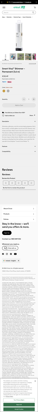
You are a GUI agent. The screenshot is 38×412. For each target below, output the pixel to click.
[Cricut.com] (19, 7)
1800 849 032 (16, 239)
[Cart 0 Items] (34, 7)
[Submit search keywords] (33, 12)
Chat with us (12, 248)
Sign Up (6, 233)
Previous (2, 2)
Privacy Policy (9, 396)
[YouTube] (15, 254)
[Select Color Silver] (8, 91)
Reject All (19, 404)
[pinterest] (11, 254)
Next (36, 2)
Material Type (17, 17)
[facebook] (3, 254)
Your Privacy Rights (19, 400)
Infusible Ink (28, 2)
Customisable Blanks (18, 2)
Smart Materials (27, 17)
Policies (6, 219)
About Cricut (8, 208)
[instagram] (7, 254)
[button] (32, 64)
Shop (3, 17)
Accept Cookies (19, 409)
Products (6, 214)
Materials (9, 17)
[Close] (35, 381)
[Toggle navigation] (4, 7)
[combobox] (19, 12)
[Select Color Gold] (4, 91)
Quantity (5, 99)
